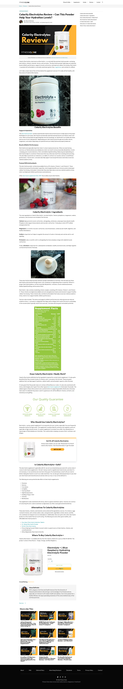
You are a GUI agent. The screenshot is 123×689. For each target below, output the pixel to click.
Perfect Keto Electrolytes (29, 526)
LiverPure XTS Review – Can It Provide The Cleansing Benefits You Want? (28, 659)
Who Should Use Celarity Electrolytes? (88, 19)
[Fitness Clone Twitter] (57, 677)
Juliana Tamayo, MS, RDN (34, 22)
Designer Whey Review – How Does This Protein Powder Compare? (66, 623)
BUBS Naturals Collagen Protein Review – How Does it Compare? (47, 623)
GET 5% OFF (57, 449)
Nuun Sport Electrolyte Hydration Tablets (33, 522)
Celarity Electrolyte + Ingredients (87, 15)
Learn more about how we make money (59, 57)
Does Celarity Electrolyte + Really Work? (89, 17)
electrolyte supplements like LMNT (32, 175)
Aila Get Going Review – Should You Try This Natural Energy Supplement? (28, 641)
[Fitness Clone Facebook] (60, 677)
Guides (84, 2)
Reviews (91, 2)
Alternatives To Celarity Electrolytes (88, 23)
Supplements (77, 2)
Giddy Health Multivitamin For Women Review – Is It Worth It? (47, 658)
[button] (102, 2)
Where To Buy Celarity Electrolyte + (88, 25)
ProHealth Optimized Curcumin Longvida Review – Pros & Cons (65, 658)
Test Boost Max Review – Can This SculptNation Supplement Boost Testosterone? (47, 641)
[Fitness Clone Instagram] (65, 677)
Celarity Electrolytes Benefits (86, 13)
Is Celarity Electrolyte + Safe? (86, 21)
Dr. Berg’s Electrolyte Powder (30, 524)
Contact (98, 2)
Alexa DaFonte (29, 21)
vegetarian (58, 67)
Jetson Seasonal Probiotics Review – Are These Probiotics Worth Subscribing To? (28, 624)
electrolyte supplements (54, 387)
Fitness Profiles (66, 2)
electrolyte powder (27, 133)
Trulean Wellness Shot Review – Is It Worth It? (65, 640)
